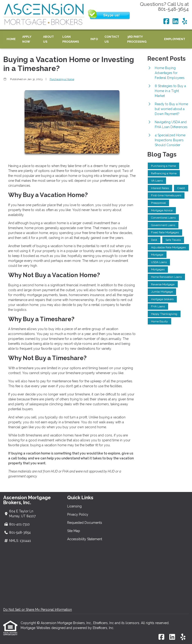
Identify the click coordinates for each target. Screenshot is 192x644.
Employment (174, 39)
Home (11, 39)
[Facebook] (166, 21)
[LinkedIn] (175, 21)
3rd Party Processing (137, 39)
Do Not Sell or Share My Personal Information (37, 609)
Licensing (74, 506)
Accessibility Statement (84, 539)
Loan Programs (70, 39)
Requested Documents (84, 523)
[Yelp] (185, 21)
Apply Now (26, 39)
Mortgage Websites (36, 628)
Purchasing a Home (62, 79)
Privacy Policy (77, 514)
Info (94, 39)
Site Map (73, 531)
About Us (48, 39)
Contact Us (111, 39)
